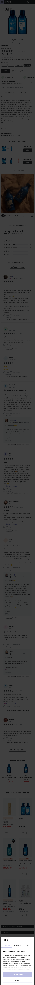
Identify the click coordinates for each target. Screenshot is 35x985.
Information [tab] (17, 945)
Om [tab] (28, 945)
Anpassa (16, 980)
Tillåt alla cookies (17, 974)
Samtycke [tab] (7, 945)
